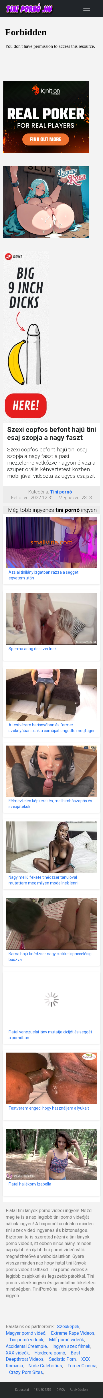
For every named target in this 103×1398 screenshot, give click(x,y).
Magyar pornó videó (25, 1333)
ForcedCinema (82, 1365)
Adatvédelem (79, 1390)
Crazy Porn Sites (26, 1372)
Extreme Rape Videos (72, 1333)
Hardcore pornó (49, 1353)
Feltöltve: (20, 497)
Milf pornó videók (66, 1339)
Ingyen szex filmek (71, 1346)
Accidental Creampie (26, 1346)
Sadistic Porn (62, 1359)
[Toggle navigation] (86, 8)
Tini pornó (61, 492)
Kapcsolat (22, 1390)
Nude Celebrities (45, 1365)
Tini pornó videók (26, 1339)
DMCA (61, 1390)
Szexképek (68, 1326)
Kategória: (38, 492)
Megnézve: (69, 497)
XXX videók (17, 1353)
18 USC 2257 (43, 1390)
